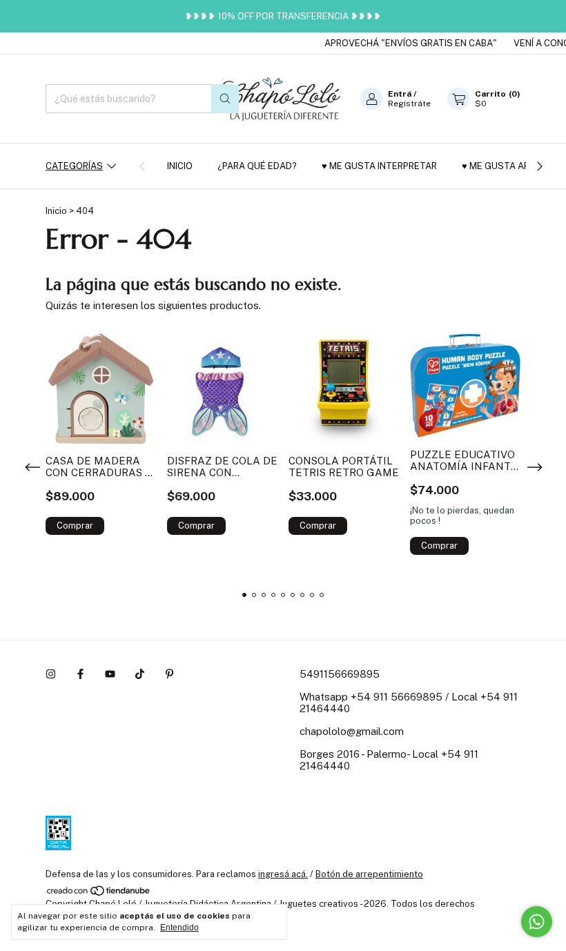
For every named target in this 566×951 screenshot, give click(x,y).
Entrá (399, 94)
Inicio (180, 166)
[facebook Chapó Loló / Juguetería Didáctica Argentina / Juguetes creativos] (80, 674)
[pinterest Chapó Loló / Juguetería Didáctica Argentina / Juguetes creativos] (169, 674)
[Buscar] (225, 98)
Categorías (74, 166)
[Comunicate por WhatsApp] (536, 921)
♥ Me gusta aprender (513, 166)
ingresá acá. (283, 874)
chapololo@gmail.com (352, 731)
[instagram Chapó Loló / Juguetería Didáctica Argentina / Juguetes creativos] (51, 674)
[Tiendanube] (99, 893)
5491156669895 (340, 674)
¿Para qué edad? (257, 166)
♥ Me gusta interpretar (379, 166)
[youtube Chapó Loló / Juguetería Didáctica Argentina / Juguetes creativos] (110, 674)
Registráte (409, 103)
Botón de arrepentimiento (369, 874)
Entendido (179, 927)
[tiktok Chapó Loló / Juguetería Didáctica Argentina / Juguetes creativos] (140, 674)
